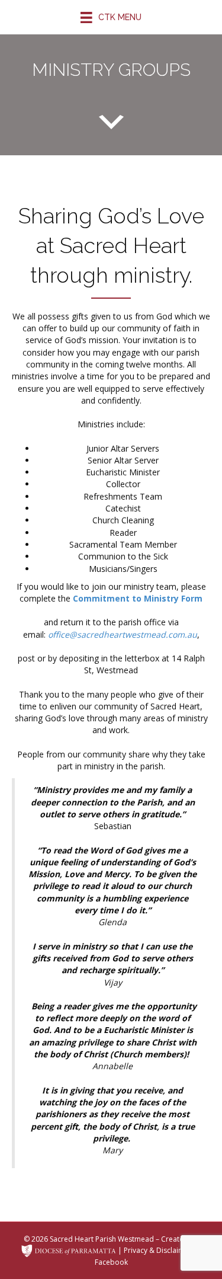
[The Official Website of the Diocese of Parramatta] (68, 1250)
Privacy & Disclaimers (159, 1250)
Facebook (111, 1262)
